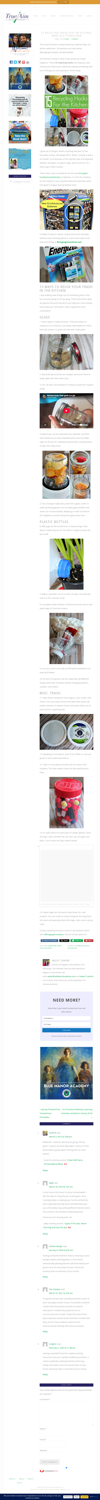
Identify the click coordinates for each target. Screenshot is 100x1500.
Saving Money (48, 948)
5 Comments (74, 39)
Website (43, 1450)
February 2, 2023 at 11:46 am (62, 1348)
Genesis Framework (54, 1489)
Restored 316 (59, 1487)
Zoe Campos (54, 1289)
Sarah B (52, 1132)
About (21, 1479)
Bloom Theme (43, 1489)
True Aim (17, 17)
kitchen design (55, 1246)
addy (51, 1183)
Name (43, 1428)
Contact (12, 1479)
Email (43, 1439)
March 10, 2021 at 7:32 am (61, 1293)
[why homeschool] (20, 115)
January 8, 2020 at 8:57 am (61, 1250)
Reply (45, 1170)
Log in (68, 1489)
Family (55, 946)
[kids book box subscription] (20, 142)
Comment (45, 1399)
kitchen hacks (80, 946)
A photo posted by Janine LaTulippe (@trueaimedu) (56, 904)
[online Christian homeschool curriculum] (20, 89)
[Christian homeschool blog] (20, 54)
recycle (87, 946)
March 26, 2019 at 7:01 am (61, 1186)
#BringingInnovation (54, 934)
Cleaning (50, 946)
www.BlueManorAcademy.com (61, 976)
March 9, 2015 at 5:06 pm (60, 1136)
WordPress (63, 1489)
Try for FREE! (63, 2)
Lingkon (53, 1344)
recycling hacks (72, 948)
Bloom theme (50, 1487)
